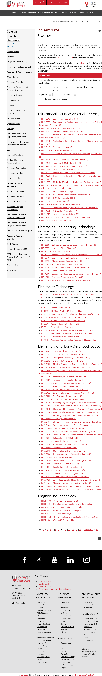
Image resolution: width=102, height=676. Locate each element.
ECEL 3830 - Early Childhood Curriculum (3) (60, 457)
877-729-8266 (17, 593)
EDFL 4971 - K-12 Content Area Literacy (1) (59, 210)
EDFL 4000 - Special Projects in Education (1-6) (61, 150)
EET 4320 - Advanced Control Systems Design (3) (62, 277)
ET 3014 (97, 294)
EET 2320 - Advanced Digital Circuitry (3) (58, 248)
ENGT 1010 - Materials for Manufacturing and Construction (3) (68, 504)
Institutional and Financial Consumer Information (18, 143)
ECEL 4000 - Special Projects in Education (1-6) (61, 467)
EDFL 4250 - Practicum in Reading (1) (57, 191)
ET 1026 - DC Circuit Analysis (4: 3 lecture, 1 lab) (61, 311)
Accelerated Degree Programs (19, 72)
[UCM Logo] (21, 578)
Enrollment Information (16, 178)
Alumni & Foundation (85, 12)
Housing (10, 128)
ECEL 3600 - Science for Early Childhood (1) (60, 438)
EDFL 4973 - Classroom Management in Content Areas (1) (65, 217)
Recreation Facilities (15, 196)
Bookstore (64, 607)
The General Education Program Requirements (16, 224)
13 (73, 529)
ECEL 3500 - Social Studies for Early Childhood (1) (62, 428)
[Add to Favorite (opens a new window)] (99, 30)
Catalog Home (13, 51)
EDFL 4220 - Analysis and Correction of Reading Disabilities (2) (68, 172)
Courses (10, 56)
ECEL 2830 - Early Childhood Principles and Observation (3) (67, 367)
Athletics (64, 632)
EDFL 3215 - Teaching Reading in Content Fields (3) (63, 131)
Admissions (11, 105)
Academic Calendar (15, 82)
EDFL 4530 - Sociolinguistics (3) (55, 201)
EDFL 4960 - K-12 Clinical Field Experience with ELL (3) (65, 204)
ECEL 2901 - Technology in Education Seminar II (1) (63, 380)
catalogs (24, 674)
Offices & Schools (60, 12)
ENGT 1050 (60, 294)
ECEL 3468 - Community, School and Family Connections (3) (67, 425)
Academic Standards (15, 173)
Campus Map (66, 643)
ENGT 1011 (42, 294)
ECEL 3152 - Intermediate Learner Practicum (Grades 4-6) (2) (67, 392)
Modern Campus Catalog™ (83, 674)
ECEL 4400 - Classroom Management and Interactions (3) (66, 483)
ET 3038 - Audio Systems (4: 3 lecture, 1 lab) (60, 323)
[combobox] (76, 21)
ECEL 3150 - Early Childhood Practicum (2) (59, 386)
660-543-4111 (17, 598)
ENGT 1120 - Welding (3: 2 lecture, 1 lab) (58, 520)
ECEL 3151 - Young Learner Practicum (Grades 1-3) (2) (64, 389)
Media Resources (67, 659)
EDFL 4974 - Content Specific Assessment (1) (60, 220)
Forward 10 (88, 529)
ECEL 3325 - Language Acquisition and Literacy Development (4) (69, 415)
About (14, 12)
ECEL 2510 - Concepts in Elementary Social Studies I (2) (65, 354)
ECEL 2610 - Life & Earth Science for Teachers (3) (62, 361)
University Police (90, 618)
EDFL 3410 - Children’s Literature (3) (57, 147)
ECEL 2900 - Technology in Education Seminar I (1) (63, 376)
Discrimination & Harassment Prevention (43, 627)
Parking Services (90, 629)
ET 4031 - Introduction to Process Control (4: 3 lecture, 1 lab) (67, 333)
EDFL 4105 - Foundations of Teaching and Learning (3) (65, 159)
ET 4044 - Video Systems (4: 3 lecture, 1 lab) (60, 336)
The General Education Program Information (16, 216)
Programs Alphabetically (17, 61)
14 (76, 529)
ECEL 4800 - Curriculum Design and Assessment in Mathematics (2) (70, 486)
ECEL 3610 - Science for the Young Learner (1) (61, 441)
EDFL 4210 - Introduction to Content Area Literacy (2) (64, 166)
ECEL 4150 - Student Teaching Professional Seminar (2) (65, 476)
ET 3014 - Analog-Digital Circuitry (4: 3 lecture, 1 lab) (63, 317)
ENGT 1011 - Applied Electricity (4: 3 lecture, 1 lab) (62, 507)
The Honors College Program (19, 230)
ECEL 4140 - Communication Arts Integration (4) (62, 473)
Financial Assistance (15, 155)
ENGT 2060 (89, 294)
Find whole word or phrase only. (55, 99)
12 (69, 529)
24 (97, 529)
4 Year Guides (12, 77)
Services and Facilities (16, 201)
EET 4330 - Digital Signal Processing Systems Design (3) (65, 280)
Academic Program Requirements (15, 208)
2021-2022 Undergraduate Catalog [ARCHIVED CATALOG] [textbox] (71, 22)
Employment (44, 583)
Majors (63, 667)
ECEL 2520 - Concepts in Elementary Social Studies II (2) (65, 357)
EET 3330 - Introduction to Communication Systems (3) (65, 267)
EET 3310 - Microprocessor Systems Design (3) (61, 261)
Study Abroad (12, 244)
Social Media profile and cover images (55, 589)
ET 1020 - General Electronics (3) (55, 307)
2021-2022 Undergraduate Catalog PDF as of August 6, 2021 (18, 257)
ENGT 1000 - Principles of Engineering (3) (59, 500)
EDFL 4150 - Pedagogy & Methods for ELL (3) (61, 163)
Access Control (89, 632)
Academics (22, 12)
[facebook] (24, 559)
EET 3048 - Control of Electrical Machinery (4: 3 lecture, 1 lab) (67, 257)
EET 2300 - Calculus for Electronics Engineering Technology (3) (68, 245)
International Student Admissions (16, 112)
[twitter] (39, 559)
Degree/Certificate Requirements (14, 184)
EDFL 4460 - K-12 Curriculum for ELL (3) (58, 198)
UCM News (72, 12)
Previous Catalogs (14, 265)
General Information (15, 95)
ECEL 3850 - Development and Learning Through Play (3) (66, 460)
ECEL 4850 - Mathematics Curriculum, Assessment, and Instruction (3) (71, 489)
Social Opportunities (15, 191)
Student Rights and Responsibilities (15, 161)
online (81, 63)
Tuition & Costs (45, 586)
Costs (9, 149)
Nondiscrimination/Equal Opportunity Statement (17, 135)
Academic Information (16, 168)
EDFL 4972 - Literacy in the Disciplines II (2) (60, 214)
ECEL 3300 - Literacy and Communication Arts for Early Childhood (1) (71, 405)
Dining (63, 624)
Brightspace (65, 610)
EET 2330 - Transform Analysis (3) (55, 251)
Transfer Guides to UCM (17, 249)
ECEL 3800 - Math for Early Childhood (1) (59, 447)
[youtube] (54, 559)
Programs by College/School (19, 66)
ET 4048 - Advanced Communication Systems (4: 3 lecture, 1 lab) (68, 340)
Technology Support (68, 665)
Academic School (65, 57)
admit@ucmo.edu (18, 603)
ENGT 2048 (70, 294)
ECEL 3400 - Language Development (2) (58, 418)
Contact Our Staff (90, 640)
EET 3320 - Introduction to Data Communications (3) (64, 264)
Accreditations (13, 100)
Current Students (46, 12)
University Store (45, 581)
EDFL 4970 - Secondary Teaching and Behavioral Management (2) (69, 207)
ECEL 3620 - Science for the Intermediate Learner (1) (64, 444)
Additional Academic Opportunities (15, 237)
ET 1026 (51, 294)
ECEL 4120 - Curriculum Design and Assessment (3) (63, 470)
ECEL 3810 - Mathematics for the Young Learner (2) (63, 450)
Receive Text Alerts (91, 621)
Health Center (66, 618)
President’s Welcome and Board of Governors (17, 88)
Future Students (33, 12)
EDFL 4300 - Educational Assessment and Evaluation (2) (65, 194)
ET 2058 (79, 294)
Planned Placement (15, 118)
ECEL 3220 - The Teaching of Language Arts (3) (61, 396)
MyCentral (64, 613)
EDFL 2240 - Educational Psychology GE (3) (60, 118)
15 (80, 529)
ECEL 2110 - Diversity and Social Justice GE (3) (61, 351)
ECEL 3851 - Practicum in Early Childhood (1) (60, 463)
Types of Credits (13, 123)
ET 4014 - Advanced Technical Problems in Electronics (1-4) (67, 330)
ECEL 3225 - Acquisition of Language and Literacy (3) (64, 399)
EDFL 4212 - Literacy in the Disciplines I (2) (60, 169)
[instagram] (86, 559)
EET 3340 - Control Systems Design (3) (58, 270)
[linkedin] (70, 559)
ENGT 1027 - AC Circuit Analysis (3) (56, 513)
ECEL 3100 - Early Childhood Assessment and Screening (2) (66, 383)
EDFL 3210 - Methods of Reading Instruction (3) (62, 128)
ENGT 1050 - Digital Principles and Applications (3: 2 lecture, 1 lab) (70, 517)
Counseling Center (68, 616)
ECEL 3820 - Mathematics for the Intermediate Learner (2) (66, 454)
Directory (64, 651)
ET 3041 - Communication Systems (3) (57, 327)
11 (65, 529)
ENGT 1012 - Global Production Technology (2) (61, 510)
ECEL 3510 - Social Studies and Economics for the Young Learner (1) (70, 431)
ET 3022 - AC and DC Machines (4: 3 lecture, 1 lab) (63, 320)
